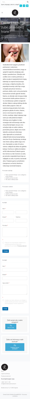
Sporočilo (5, 283)
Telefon (18, 217)
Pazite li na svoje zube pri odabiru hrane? (13, 27)
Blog (2, 371)
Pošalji (6, 251)
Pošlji (5, 309)
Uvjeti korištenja (5, 373)
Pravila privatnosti (21, 246)
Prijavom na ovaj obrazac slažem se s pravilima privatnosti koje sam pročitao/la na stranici (15, 244)
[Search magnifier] (28, 2)
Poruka (5, 225)
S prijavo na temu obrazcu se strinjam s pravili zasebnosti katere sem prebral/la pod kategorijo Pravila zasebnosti (16, 301)
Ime (4, 266)
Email (4, 217)
